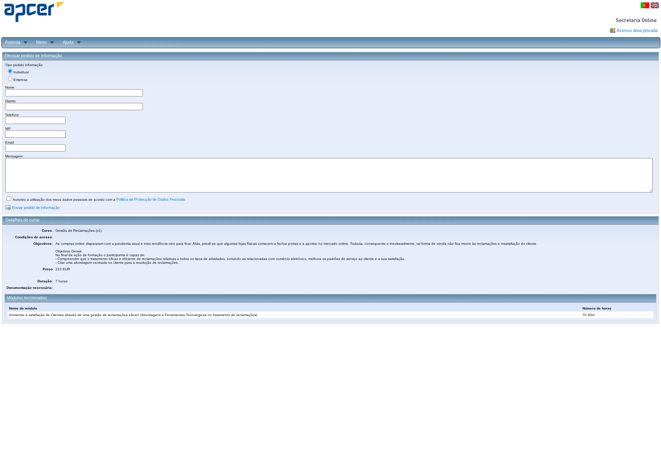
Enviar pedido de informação (36, 208)
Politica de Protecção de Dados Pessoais (150, 199)
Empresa (20, 80)
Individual (21, 72)
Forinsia (12, 42)
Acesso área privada (637, 30)
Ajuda (68, 42)
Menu (41, 42)
